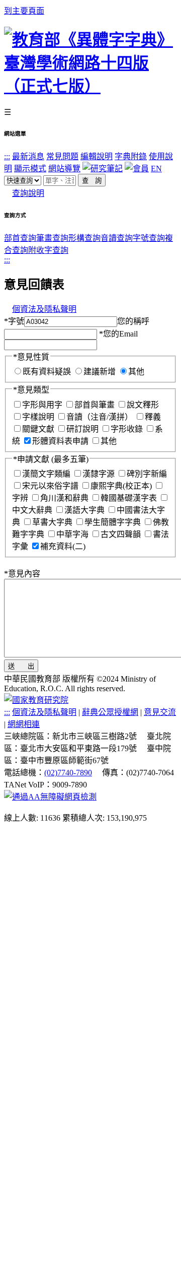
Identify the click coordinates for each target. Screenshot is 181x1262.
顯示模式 (30, 168)
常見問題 (62, 156)
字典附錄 (131, 156)
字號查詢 (149, 238)
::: (7, 156)
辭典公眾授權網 (110, 712)
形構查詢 (84, 238)
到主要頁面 (24, 11)
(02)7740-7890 (68, 772)
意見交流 (160, 712)
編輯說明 (96, 156)
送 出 (21, 666)
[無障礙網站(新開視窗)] (50, 796)
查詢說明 (28, 193)
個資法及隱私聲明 (44, 309)
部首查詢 (20, 238)
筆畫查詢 (52, 238)
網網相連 (24, 724)
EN (156, 168)
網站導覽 (64, 168)
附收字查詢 (48, 250)
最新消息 (28, 156)
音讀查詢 (117, 238)
